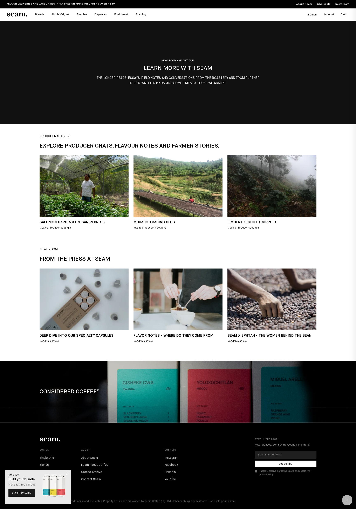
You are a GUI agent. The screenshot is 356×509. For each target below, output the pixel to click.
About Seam (304, 4)
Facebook (171, 464)
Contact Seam (91, 479)
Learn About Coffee (95, 464)
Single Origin (48, 457)
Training (141, 14)
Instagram (171, 457)
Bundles (82, 14)
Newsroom (342, 4)
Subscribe (285, 464)
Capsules (101, 14)
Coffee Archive (91, 472)
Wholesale (323, 4)
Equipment (121, 14)
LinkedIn (170, 472)
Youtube (170, 479)
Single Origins (60, 14)
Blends (39, 14)
